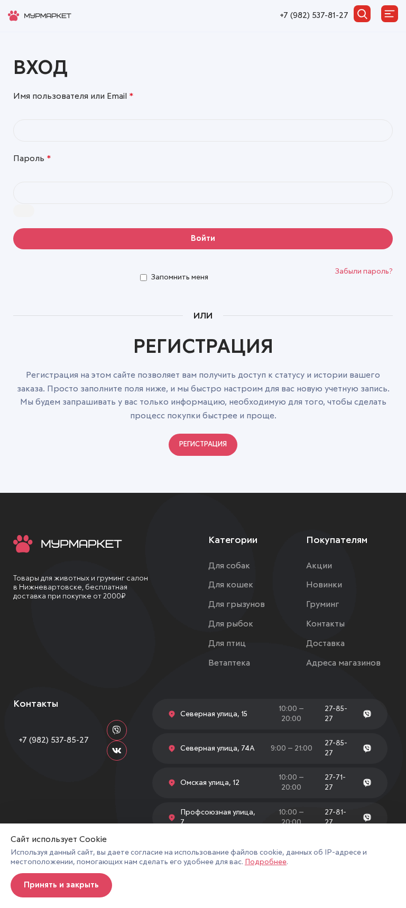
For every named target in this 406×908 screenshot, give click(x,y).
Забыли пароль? (364, 271)
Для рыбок (230, 624)
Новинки (324, 585)
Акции (319, 565)
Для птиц (227, 643)
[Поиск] (362, 13)
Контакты (325, 624)
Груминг (322, 604)
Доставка (325, 643)
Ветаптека (229, 663)
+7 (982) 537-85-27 (54, 740)
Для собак (229, 565)
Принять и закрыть (61, 885)
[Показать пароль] (23, 210)
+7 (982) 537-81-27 (314, 15)
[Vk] (117, 751)
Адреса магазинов (343, 663)
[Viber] (117, 730)
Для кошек (230, 585)
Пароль (32, 158)
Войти (203, 238)
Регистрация (203, 444)
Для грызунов (236, 604)
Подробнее (266, 862)
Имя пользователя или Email (73, 96)
